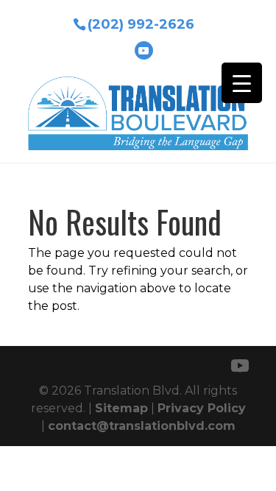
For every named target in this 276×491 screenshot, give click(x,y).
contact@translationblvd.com (142, 426)
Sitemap (121, 408)
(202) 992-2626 (141, 23)
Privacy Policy (202, 408)
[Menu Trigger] (242, 83)
